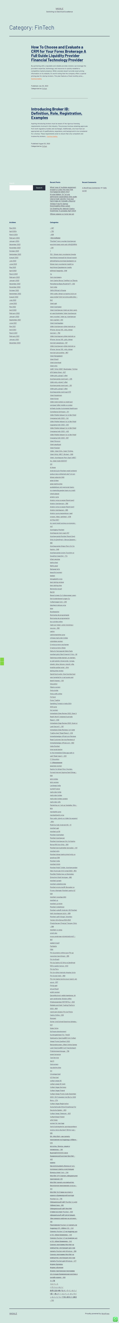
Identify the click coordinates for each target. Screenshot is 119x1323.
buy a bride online (56, 621)
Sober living (54, 1028)
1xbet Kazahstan (56, 395)
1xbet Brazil (54, 359)
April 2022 (12, 310)
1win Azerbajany (56, 277)
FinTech (44, 88)
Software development (58, 1031)
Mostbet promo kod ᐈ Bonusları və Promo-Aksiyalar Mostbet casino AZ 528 (62, 890)
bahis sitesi (54, 562)
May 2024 (12, 228)
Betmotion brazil (56, 589)
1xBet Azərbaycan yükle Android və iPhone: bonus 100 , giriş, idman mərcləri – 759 (62, 329)
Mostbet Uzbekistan (57, 907)
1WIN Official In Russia (58, 290)
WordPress (105, 1313)
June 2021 (13, 323)
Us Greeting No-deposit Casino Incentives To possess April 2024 (63, 210)
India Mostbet (55, 746)
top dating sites (55, 1067)
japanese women (56, 766)
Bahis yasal (54, 566)
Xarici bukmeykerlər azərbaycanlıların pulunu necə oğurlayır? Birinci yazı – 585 (63, 1129)
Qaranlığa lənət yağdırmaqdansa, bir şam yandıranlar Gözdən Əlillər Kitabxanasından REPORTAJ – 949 (63, 998)
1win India (53, 287)
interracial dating (56, 749)
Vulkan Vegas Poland (57, 1090)
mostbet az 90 (55, 831)
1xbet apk (53, 303)
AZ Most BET (54, 520)
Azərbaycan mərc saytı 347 (59, 533)
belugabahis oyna (56, 579)
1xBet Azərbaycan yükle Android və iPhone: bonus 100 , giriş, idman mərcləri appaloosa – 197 (62, 339)
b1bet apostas (55, 559)
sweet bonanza (55, 1054)
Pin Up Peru (54, 969)
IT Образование (56, 762)
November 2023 (14, 248)
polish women (55, 992)
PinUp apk (53, 985)
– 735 (52, 231)
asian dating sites (56, 484)
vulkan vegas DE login (57, 1084)
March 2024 (13, 234)
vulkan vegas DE (56, 1081)
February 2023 (14, 277)
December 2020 (14, 343)
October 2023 (14, 251)
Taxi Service (54, 1058)
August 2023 (13, 257)
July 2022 (12, 300)
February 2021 (14, 336)
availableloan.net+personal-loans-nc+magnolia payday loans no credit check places (62, 490)
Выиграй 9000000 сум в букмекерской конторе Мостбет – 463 (62, 1156)
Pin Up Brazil (54, 959)
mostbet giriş (54, 851)
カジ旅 (52, 1281)
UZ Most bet (54, 1077)
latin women (54, 782)
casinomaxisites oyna (57, 635)
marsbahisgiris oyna (57, 815)
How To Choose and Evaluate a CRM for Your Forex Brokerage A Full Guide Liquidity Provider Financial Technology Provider (58, 53)
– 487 (52, 228)
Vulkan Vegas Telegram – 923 (60, 1113)
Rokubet (53, 1018)
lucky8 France (55, 789)
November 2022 (14, 287)
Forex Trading (55, 700)
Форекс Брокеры (56, 1264)
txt (51, 1071)
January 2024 (14, 241)
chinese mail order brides (59, 638)
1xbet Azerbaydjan (56, 323)
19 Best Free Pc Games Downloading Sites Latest (60, 205)
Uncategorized (55, 1074)
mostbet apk (54, 828)
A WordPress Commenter (91, 188)
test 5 (52, 1061)
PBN (51, 949)
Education (53, 684)
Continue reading (36, 78)
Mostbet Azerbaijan (57, 835)
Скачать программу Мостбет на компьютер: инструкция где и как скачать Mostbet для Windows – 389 (63, 1248)
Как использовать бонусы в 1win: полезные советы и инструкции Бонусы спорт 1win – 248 (62, 1169)
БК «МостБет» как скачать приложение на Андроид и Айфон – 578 (63, 1139)
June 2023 (13, 264)
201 (51, 464)
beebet (52, 576)
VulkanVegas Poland (57, 1117)
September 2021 (15, 320)
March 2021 (13, 333)
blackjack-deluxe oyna (58, 605)
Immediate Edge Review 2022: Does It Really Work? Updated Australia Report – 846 (63, 716)
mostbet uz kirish (56, 904)
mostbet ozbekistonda (58, 884)
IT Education (54, 759)
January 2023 (14, 280)
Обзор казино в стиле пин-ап (62, 214)
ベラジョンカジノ (56, 1287)
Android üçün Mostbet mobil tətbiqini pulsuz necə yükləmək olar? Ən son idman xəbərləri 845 (63, 474)
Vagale (59, 8)
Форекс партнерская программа (62, 1271)
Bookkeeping (54, 612)
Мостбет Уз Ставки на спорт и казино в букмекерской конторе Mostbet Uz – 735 (62, 1195)
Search (11, 183)
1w (51, 274)
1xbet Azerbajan (56, 307)
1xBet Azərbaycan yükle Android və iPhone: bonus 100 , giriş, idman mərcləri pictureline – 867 (62, 349)
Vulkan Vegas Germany (58, 1087)
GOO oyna (53, 707)
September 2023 (15, 254)
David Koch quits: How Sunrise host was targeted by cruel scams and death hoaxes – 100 (62, 677)
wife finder (54, 1120)
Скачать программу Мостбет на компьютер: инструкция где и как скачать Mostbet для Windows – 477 (63, 1257)
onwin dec (53, 933)
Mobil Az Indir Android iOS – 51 (60, 825)
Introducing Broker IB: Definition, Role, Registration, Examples (56, 113)
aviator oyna (54, 497)
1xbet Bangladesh (56, 356)
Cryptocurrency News (58, 648)
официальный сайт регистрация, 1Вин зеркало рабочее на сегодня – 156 (63, 1218)
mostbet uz (54, 900)
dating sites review (56, 671)
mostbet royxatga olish (58, 897)
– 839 (52, 234)
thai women (54, 1064)
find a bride (54, 690)
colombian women (56, 641)
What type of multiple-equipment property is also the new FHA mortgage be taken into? (63, 189)
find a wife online (56, 694)
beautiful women (56, 572)
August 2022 (13, 297)
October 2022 (14, 290)
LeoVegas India (55, 785)
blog (51, 608)
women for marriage (57, 1123)
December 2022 (14, 284)
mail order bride (55, 792)
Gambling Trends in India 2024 (60, 703)
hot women (54, 710)
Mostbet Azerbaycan (57, 838)
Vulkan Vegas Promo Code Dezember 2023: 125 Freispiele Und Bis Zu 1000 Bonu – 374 (63, 1097)
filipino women (55, 687)
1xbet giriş (53, 366)
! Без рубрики (55, 238)
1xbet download (55, 362)
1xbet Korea (54, 398)
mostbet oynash (55, 880)
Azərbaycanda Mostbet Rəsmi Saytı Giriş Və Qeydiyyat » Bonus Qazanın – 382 (63, 539)
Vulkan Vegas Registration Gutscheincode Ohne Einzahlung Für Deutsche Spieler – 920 (63, 1106)
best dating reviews (57, 582)
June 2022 (13, 303)
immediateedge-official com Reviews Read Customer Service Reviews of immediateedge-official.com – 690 (63, 739)
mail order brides (56, 795)
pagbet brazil (54, 943)
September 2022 (15, 294)
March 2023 (13, 274)
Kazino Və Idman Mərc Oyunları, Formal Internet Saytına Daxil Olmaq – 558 (63, 772)
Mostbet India (55, 861)
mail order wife (55, 802)
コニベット (54, 1284)
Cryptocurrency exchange (59, 644)
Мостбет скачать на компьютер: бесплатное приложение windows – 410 (63, 1185)
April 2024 (13, 231)
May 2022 (12, 307)
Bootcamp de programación (60, 618)
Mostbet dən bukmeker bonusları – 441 (63, 848)
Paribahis (53, 946)
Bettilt (52, 592)
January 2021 (14, 339)
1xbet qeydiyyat (55, 444)
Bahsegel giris (55, 569)
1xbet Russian (55, 448)
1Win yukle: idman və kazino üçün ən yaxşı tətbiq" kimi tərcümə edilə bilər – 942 (63, 297)
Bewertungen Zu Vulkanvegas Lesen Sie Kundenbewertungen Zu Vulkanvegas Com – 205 (63, 598)
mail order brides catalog (59, 799)
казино (52, 1162)
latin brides (54, 779)
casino (52, 631)
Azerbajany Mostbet (57, 530)
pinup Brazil (54, 989)
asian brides (54, 480)
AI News (53, 467)
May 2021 (12, 326)
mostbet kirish (55, 864)
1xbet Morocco (55, 441)
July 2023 (12, 261)
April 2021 (12, 330)
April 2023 (12, 271)
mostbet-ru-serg (56, 930)
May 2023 (12, 267)
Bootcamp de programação (59, 615)
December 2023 (14, 244)
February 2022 (14, 313)
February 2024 (14, 238)
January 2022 (14, 316)
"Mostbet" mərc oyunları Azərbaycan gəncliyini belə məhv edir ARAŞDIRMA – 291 (63, 244)
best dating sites (56, 585)
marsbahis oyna (55, 812)
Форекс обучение (56, 1267)
